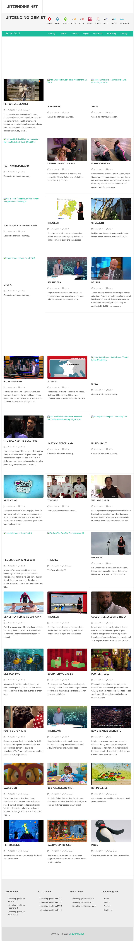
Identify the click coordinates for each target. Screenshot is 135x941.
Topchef (52, 500)
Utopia (8, 285)
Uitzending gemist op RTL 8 (51, 910)
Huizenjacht (99, 443)
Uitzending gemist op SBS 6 (83, 902)
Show (94, 106)
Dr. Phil (95, 282)
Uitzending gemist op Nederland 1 (16, 900)
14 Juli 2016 (10, 110)
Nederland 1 (25, 794)
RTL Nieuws (54, 282)
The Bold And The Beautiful (20, 441)
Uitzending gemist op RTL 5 (51, 902)
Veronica (67, 566)
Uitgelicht (97, 223)
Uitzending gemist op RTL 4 (51, 899)
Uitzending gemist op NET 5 (83, 899)
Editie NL (52, 381)
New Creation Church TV (106, 731)
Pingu (94, 845)
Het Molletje (99, 788)
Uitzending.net (76, 934)
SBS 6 (66, 112)
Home (106, 899)
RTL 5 (110, 169)
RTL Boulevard (13, 381)
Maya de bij (10, 788)
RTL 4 (66, 169)
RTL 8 (110, 288)
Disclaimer (108, 910)
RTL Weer (53, 223)
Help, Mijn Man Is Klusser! (19, 560)
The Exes (52, 560)
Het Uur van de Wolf (16, 104)
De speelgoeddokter (60, 788)
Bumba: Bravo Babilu (60, 674)
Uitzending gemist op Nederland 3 (16, 913)
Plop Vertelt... (100, 674)
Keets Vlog (10, 500)
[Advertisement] (67, 57)
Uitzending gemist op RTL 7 (51, 906)
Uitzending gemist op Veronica (84, 906)
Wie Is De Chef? (100, 500)
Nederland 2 (25, 110)
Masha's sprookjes (59, 845)
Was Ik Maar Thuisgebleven (20, 225)
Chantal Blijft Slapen (61, 163)
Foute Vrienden (100, 163)
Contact (107, 906)
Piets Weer (54, 106)
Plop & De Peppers (15, 731)
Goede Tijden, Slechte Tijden (109, 617)
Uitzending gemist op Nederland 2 (16, 906)
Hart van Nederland (16, 166)
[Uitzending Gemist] (22, 6)
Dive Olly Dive (12, 674)
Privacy (106, 902)
